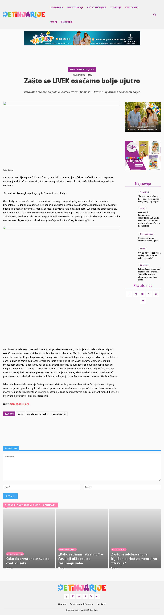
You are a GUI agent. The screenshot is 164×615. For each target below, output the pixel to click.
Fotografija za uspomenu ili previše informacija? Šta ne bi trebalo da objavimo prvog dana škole (149, 274)
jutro (20, 413)
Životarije (144, 265)
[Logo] (3, 15)
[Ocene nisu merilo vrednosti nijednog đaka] (130, 237)
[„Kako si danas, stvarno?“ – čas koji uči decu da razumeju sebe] (82, 539)
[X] (68, 425)
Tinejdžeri (144, 192)
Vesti (142, 208)
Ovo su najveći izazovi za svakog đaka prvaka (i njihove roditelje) (149, 256)
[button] (154, 15)
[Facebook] (61, 425)
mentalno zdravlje (37, 413)
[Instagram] (136, 294)
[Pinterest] (75, 425)
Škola (142, 249)
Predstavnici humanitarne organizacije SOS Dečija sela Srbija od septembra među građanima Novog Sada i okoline (149, 219)
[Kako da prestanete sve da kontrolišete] (29, 539)
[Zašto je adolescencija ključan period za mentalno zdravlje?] (135, 539)
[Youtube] (143, 301)
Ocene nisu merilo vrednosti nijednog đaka (149, 239)
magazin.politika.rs (19, 403)
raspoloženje (58, 413)
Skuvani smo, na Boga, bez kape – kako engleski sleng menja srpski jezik (149, 199)
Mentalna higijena (82, 69)
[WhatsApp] (83, 425)
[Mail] (142, 294)
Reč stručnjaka (146, 234)
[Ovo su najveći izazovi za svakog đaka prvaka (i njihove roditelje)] (130, 253)
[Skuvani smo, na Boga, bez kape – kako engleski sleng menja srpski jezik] (130, 196)
